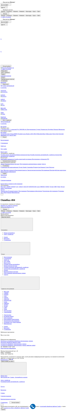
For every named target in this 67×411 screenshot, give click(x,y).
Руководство (37, 167)
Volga (58, 186)
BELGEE (3, 186)
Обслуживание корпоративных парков (30, 164)
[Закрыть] (13, 368)
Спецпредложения (6, 76)
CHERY (8, 186)
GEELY (21, 186)
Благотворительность (21, 170)
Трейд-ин (6, 260)
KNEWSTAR (32, 186)
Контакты (3, 82)
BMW (16, 134)
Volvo (54, 134)
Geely (8, 134)
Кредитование (8, 257)
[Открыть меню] (2, 194)
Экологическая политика (34, 170)
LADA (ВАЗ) (33, 134)
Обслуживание (22, 191)
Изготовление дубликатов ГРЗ (40, 159)
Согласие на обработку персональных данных (13, 344)
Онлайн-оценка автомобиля (9, 154)
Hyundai (20, 134)
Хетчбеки (51, 129)
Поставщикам (46, 170)
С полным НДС (5, 129)
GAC (8, 135)
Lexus (24, 134)
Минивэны (62, 129)
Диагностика (4, 191)
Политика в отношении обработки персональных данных (17, 341)
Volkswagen (49, 134)
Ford (57, 134)
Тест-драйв (7, 261)
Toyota (3, 134)
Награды (51, 167)
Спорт (47, 167)
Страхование (7, 258)
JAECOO (25, 186)
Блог (2, 170)
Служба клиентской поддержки (23, 159)
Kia (6, 134)
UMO (55, 186)
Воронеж (15, 11)
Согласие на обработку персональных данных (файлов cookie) (18, 345)
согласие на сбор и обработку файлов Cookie (16, 408)
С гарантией (13, 129)
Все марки (3, 132)
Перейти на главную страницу (9, 205)
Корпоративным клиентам (7, 79)
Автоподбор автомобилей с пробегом (14, 268)
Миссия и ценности (9, 170)
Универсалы (44, 129)
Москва (3, 11)
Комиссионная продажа (23, 154)
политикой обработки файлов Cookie (50, 406)
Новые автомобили (9, 233)
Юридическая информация (8, 171)
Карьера (43, 167)
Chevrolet (61, 134)
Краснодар (28, 11)
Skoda (28, 134)
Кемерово (21, 11)
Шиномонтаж (15, 192)
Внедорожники (31, 129)
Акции (6, 237)
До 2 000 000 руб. (22, 129)
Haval (11, 135)
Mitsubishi (3, 135)
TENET (47, 186)
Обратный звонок (5, 217)
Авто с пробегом (5, 72)
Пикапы (56, 129)
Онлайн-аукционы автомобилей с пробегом (42, 154)
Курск (34, 11)
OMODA (42, 186)
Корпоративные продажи (12, 164)
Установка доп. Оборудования (12, 322)
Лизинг (3, 164)
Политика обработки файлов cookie (11, 342)
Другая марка (7, 310)
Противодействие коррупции (58, 170)
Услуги (3, 77)
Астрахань (9, 11)
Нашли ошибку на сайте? (7, 361)
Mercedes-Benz (41, 134)
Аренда (44, 164)
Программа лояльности (7, 159)
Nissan (12, 134)
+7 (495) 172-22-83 (6, 17)
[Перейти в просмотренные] (13, 64)
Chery (14, 135)
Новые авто (4, 70)
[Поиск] (13, 37)
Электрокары (8, 188)
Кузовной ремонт (13, 191)
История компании (13, 167)
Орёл (38, 11)
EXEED (13, 186)
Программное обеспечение (34, 191)
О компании (4, 80)
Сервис (3, 74)
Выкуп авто (7, 263)
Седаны (38, 129)
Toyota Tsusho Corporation (26, 167)
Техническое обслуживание (50, 191)
